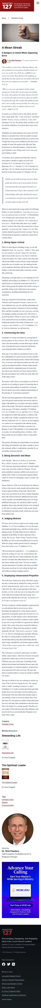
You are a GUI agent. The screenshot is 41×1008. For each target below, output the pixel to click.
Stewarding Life (8, 753)
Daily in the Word (8, 987)
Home (4, 18)
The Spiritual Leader (9, 782)
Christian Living (17, 18)
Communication (8, 805)
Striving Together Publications (13, 980)
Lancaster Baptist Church (11, 976)
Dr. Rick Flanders (15, 60)
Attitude (5, 802)
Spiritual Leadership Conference (14, 995)
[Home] (20, 932)
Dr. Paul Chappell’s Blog (11, 991)
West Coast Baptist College (12, 984)
